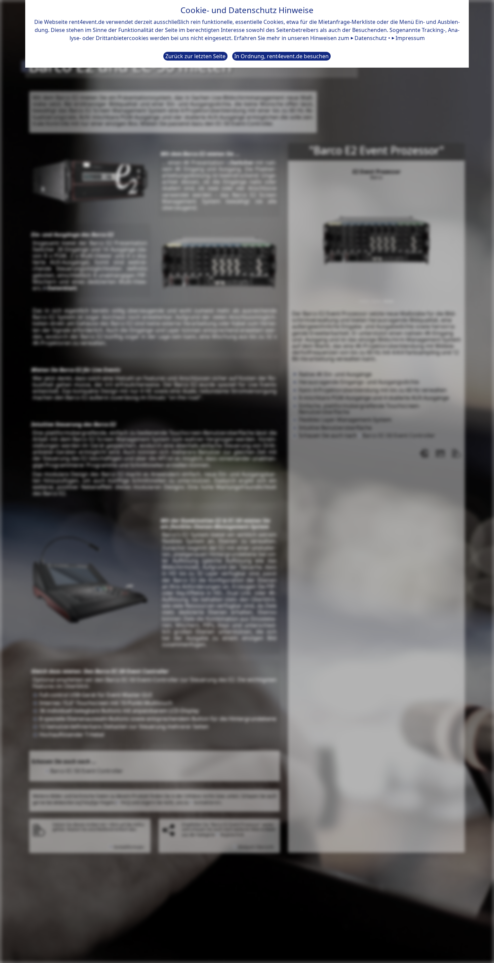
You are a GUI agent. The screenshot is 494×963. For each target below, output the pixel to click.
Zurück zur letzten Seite (195, 56)
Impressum (410, 38)
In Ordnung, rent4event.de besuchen (281, 56)
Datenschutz (371, 38)
